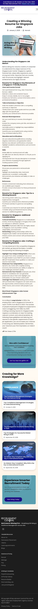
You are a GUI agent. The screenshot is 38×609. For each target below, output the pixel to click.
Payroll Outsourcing (7, 574)
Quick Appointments (8, 545)
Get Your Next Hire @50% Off (19, 361)
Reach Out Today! (28, 4)
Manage (4, 560)
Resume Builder (6, 579)
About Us (4, 537)
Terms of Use (16, 606)
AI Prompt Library (6, 577)
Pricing (3, 565)
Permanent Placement (8, 540)
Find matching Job (7, 582)
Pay (2, 563)
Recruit (3, 557)
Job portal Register (7, 585)
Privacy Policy (5, 606)
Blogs (3, 548)
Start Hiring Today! (13, 499)
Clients (3, 543)
